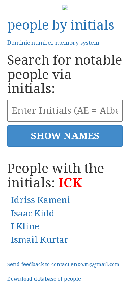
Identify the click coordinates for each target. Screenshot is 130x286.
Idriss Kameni (40, 200)
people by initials (60, 25)
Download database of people (44, 279)
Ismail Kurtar (40, 240)
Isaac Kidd (33, 213)
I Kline (25, 226)
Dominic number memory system (53, 42)
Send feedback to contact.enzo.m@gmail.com (63, 264)
